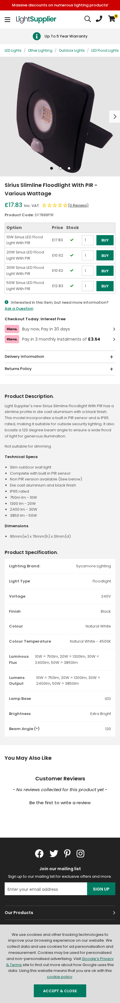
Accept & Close (60, 991)
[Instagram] (81, 853)
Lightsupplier (36, 19)
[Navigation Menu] (7, 19)
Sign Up (101, 889)
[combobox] (87, 19)
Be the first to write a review (60, 803)
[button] (111, 19)
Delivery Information (24, 356)
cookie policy (59, 976)
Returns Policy (18, 368)
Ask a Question (19, 308)
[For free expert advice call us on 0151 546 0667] (99, 19)
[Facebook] (39, 853)
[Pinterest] (67, 853)
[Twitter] (54, 853)
